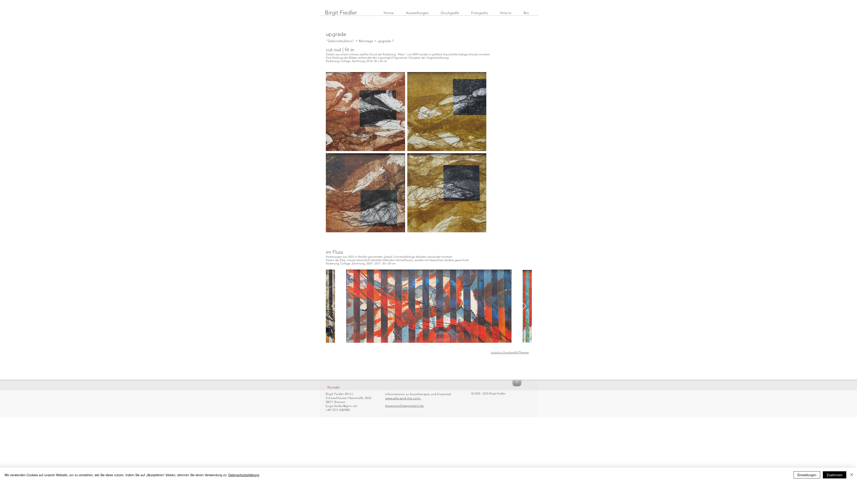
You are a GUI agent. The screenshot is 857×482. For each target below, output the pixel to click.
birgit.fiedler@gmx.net (341, 406)
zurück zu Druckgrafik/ (505, 352)
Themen (524, 352)
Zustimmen (834, 475)
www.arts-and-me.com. (403, 398)
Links (420, 405)
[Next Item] (524, 306)
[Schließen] (851, 474)
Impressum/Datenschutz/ (401, 405)
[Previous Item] (333, 306)
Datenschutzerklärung (243, 475)
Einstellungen (806, 475)
